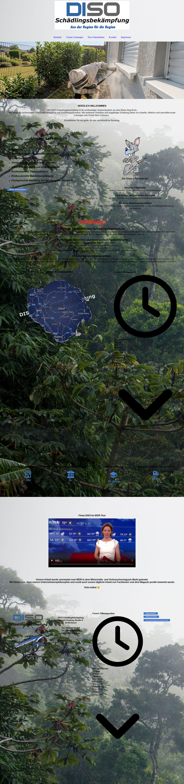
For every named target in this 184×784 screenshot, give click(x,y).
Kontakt (112, 37)
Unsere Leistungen (74, 37)
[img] (92, 15)
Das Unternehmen (96, 37)
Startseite (57, 37)
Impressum (126, 37)
